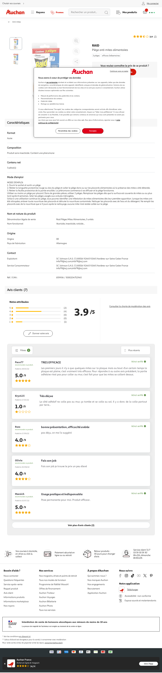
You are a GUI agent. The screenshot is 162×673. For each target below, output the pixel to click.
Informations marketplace (16, 601)
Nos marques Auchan (97, 580)
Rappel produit (11, 588)
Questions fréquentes (14, 580)
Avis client (8, 593)
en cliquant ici (25, 636)
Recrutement (93, 588)
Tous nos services (47, 610)
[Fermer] (4, 663)
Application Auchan (96, 593)
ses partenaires (52, 82)
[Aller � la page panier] (148, 12)
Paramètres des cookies (68, 131)
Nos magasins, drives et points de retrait (58, 576)
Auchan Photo (46, 605)
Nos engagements (96, 584)
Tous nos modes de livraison (52, 580)
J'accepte (92, 131)
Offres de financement (49, 588)
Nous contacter (11, 576)
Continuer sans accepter (119, 71)
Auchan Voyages (47, 597)
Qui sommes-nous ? (96, 576)
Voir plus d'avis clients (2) (81, 525)
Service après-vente (13, 584)
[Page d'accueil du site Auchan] (16, 12)
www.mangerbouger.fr (54, 643)
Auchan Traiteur (47, 593)
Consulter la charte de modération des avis (129, 306)
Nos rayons (9, 605)
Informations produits (14, 597)
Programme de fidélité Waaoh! (54, 584)
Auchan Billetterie (47, 601)
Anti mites (16, 22)
